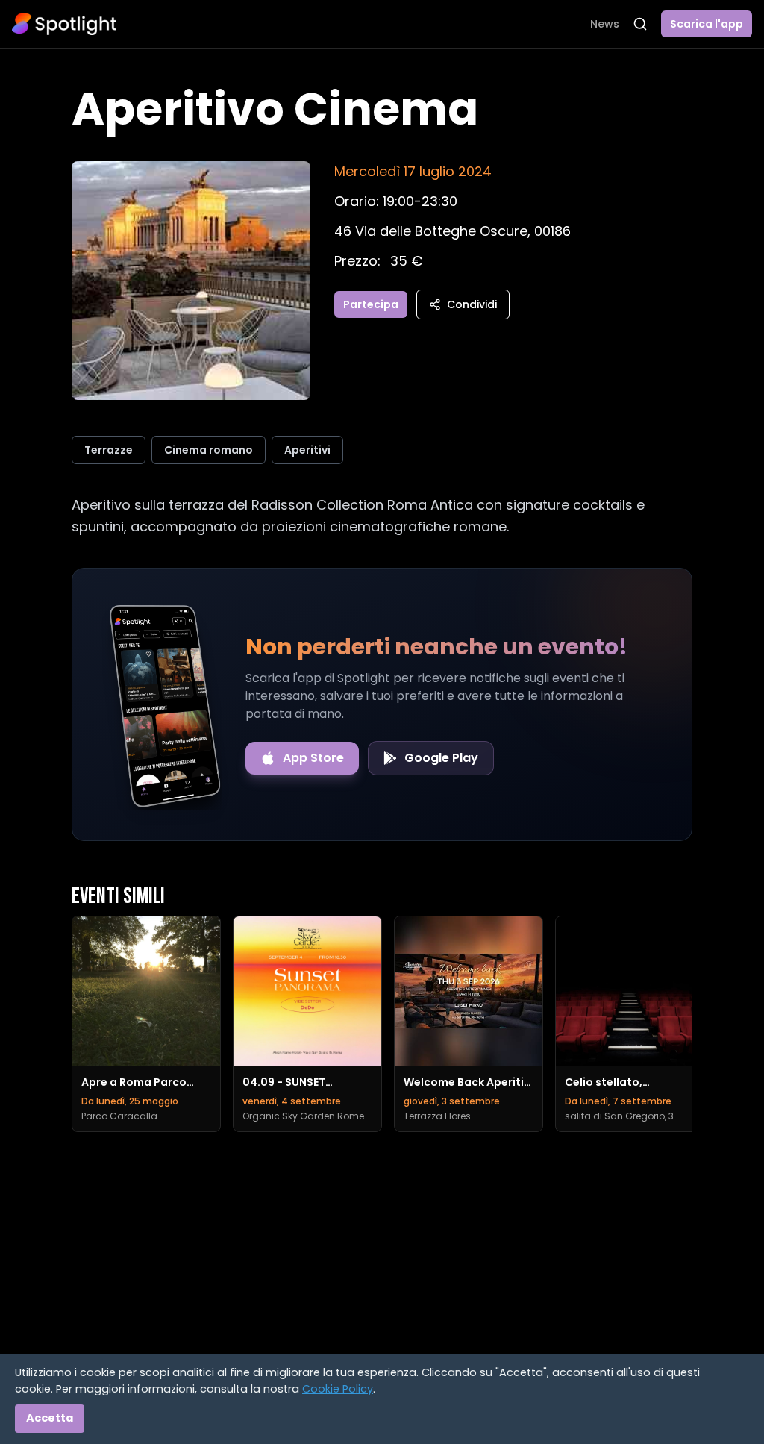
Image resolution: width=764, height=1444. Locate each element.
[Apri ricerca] (640, 24)
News (604, 23)
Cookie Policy (337, 1388)
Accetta (49, 1417)
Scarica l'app (706, 23)
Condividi (472, 304)
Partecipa (370, 304)
